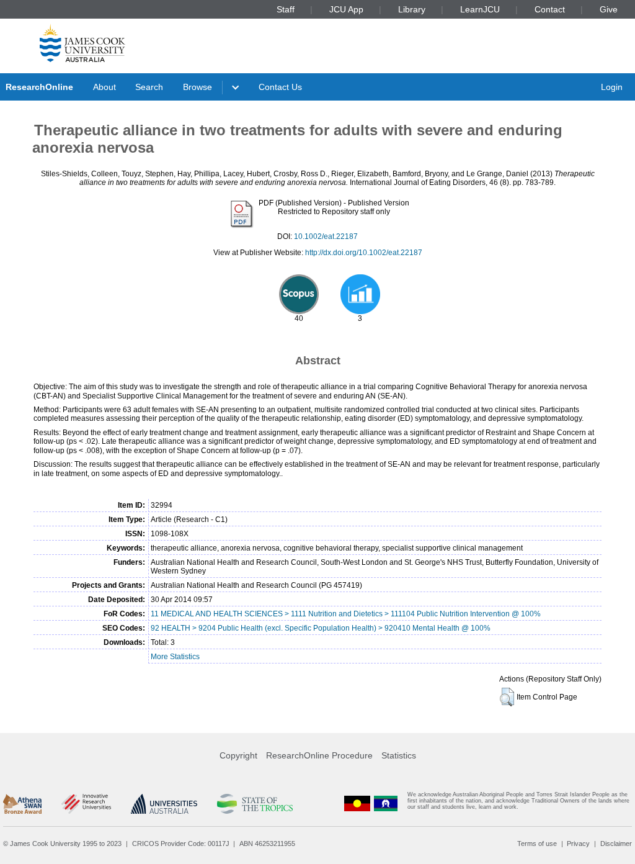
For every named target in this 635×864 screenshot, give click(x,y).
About (104, 87)
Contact (550, 9)
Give (609, 9)
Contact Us (280, 87)
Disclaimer (616, 843)
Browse (197, 87)
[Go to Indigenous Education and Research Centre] (357, 803)
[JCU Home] (82, 43)
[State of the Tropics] (255, 804)
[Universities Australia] (164, 804)
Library (411, 9)
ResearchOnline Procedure (319, 755)
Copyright (238, 755)
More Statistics (175, 656)
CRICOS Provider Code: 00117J (180, 843)
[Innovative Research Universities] (85, 804)
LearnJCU (480, 9)
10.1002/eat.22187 (326, 236)
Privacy (578, 843)
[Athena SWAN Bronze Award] (22, 804)
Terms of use (537, 843)
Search (149, 87)
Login (612, 87)
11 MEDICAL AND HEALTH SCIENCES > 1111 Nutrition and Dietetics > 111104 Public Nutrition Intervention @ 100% (346, 614)
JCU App (346, 9)
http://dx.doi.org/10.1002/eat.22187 (363, 252)
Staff (286, 9)
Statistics (398, 755)
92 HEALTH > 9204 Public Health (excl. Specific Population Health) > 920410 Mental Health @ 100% (321, 628)
